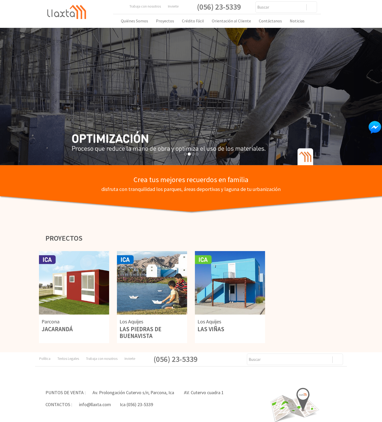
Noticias (297, 20)
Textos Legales (71, 358)
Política (48, 358)
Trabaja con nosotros (148, 6)
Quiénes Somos (134, 20)
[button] (28, 96)
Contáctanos (270, 20)
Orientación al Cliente (231, 20)
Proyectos (165, 20)
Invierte (173, 6)
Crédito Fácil (193, 20)
